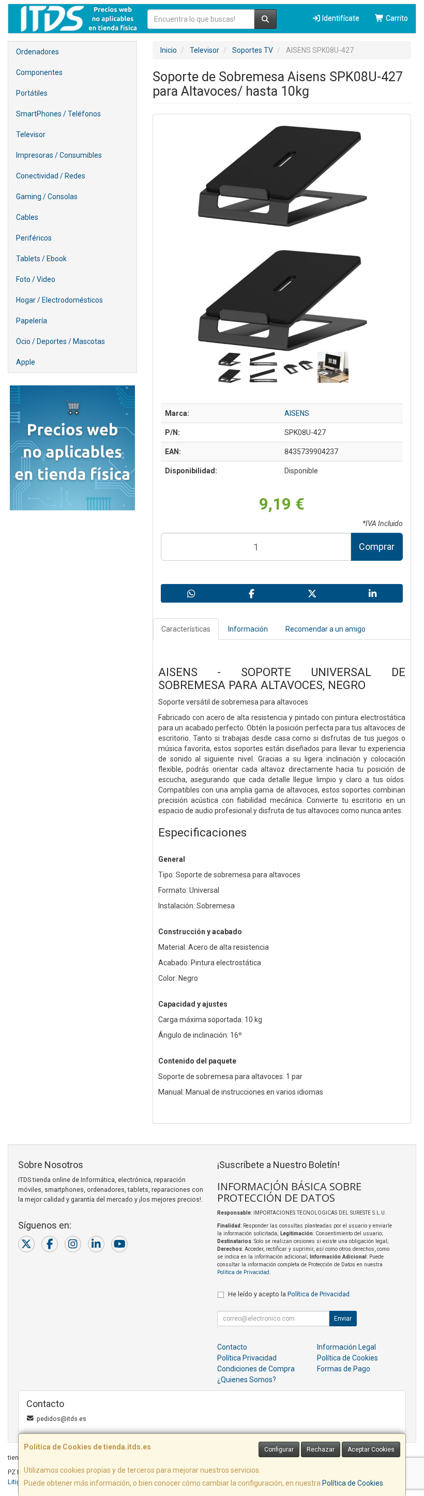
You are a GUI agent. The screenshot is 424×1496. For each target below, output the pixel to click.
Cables (27, 217)
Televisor (31, 134)
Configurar (279, 1449)
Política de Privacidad (243, 1272)
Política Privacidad (247, 1358)
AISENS (296, 413)
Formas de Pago (343, 1369)
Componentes (39, 72)
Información (248, 629)
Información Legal (346, 1347)
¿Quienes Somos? (246, 1379)
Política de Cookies (352, 1483)
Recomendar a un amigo (325, 629)
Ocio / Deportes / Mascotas (60, 341)
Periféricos (34, 238)
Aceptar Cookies (371, 1449)
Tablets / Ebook (41, 259)
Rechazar (321, 1449)
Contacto (232, 1347)
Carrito (396, 18)
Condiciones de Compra (256, 1369)
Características (185, 629)
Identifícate (340, 18)
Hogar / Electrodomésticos (59, 300)
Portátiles (32, 93)
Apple (25, 362)
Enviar (343, 1318)
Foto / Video (35, 279)
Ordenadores (37, 52)
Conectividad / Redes (50, 176)
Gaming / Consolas (47, 196)
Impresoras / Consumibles (59, 155)
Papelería (31, 321)
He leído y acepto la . (289, 1294)
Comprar (377, 546)
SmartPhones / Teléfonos (58, 114)
